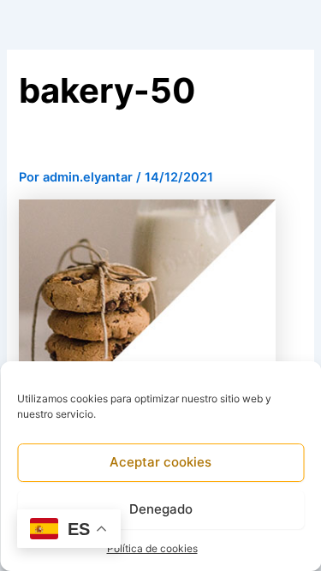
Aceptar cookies (160, 462)
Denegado (161, 509)
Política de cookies (152, 548)
